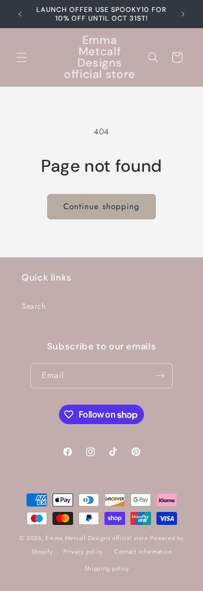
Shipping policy (107, 568)
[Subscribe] (160, 375)
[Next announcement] (183, 14)
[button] (22, 57)
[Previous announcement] (20, 14)
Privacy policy (83, 551)
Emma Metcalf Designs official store (96, 538)
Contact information (143, 551)
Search (34, 306)
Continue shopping (101, 206)
